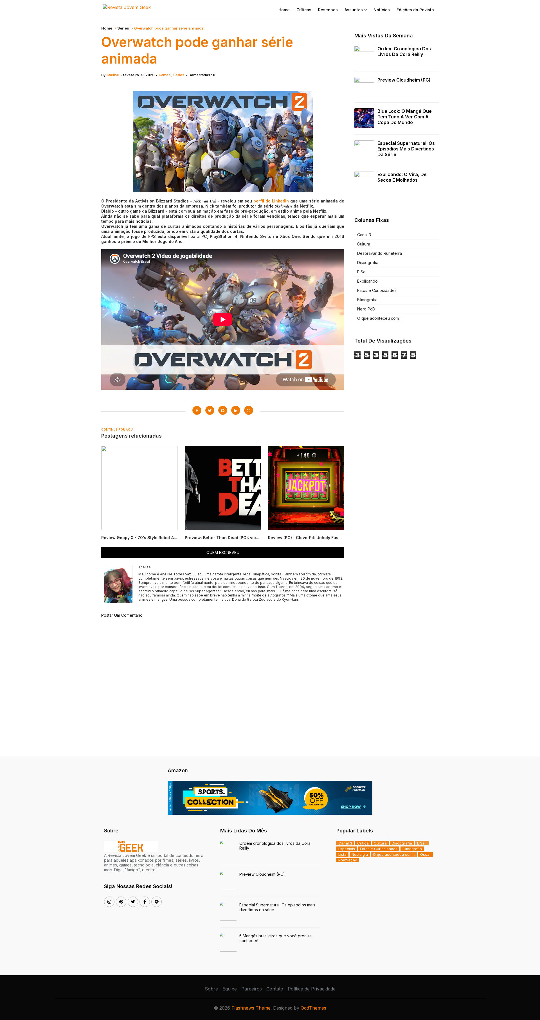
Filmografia (367, 299)
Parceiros (251, 989)
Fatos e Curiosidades (377, 290)
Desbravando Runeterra (379, 253)
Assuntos (354, 9)
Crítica (363, 843)
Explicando (367, 281)
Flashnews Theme (251, 1008)
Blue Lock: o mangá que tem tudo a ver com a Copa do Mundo (404, 116)
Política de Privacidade (312, 989)
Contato (274, 989)
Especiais (346, 848)
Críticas (303, 9)
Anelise (112, 75)
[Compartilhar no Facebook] (196, 410)
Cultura (363, 244)
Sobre (211, 989)
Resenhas (328, 9)
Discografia (367, 262)
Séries (123, 28)
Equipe (229, 989)
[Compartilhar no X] (209, 410)
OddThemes (313, 1008)
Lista (342, 854)
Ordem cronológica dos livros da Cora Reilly (404, 51)
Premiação (347, 860)
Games (165, 75)
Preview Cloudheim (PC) (404, 80)
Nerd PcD (366, 309)
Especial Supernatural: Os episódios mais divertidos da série (406, 148)
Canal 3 (364, 234)
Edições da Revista (415, 9)
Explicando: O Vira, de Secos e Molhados (402, 177)
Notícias (382, 9)
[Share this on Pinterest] (222, 410)
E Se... (362, 271)
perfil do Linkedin (271, 201)
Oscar (425, 854)
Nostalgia (360, 854)
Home (284, 9)
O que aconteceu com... (379, 318)
